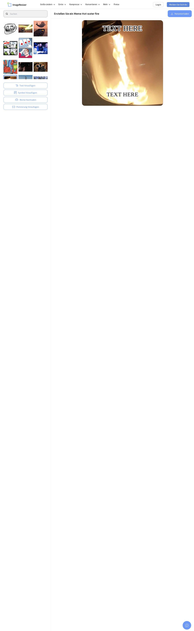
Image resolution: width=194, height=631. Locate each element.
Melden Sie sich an (178, 4)
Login (158, 4)
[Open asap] (187, 625)
